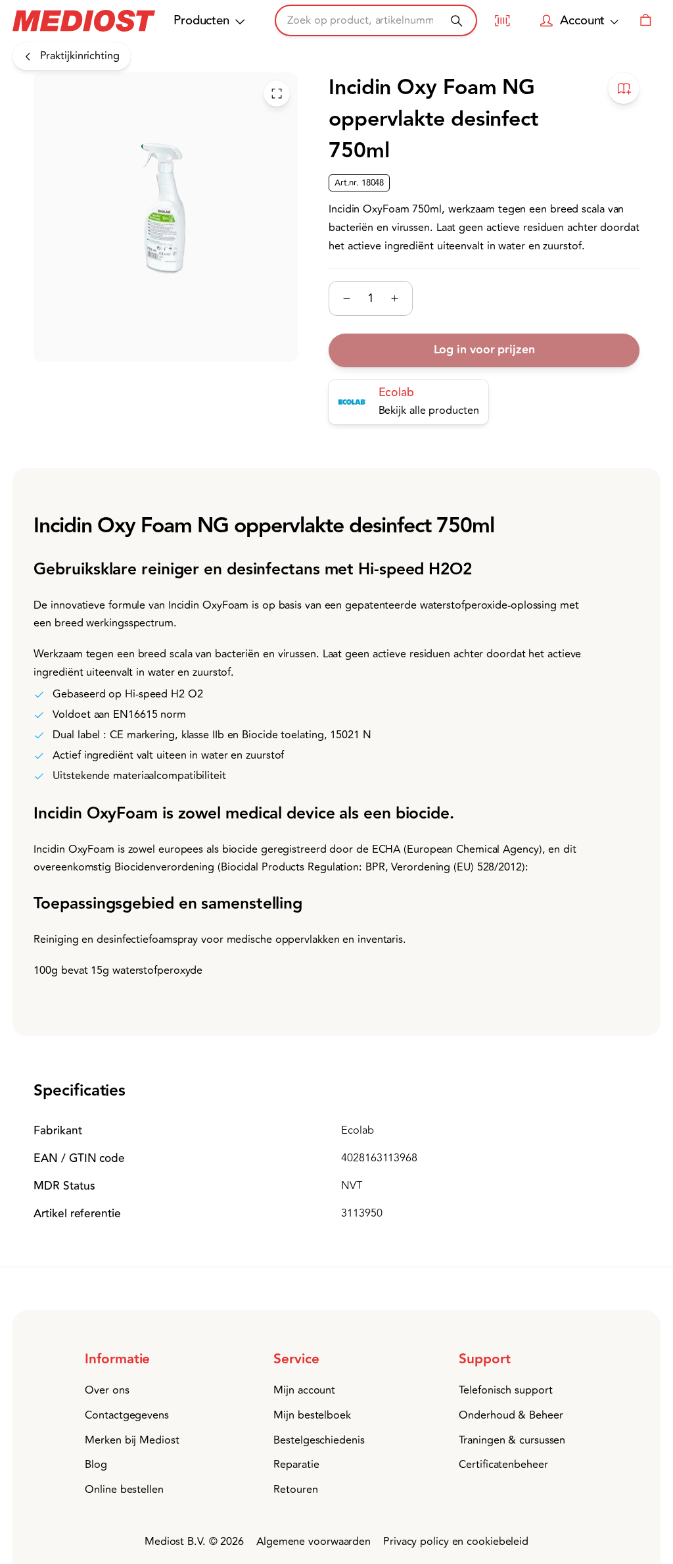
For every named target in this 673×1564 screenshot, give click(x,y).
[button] (143, 1359)
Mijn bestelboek (312, 1415)
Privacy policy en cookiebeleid (455, 1541)
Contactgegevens (127, 1415)
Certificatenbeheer (503, 1464)
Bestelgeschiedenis (318, 1440)
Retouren (295, 1489)
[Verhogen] (394, 298)
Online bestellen (124, 1489)
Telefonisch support (505, 1390)
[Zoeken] (456, 21)
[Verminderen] (346, 298)
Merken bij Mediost (132, 1440)
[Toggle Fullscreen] (277, 93)
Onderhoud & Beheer (511, 1415)
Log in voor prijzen (483, 350)
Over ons (107, 1390)
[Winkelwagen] (645, 20)
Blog (96, 1464)
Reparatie (296, 1464)
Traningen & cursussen (512, 1440)
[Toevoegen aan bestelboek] (623, 88)
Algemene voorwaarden (313, 1541)
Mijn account (304, 1390)
